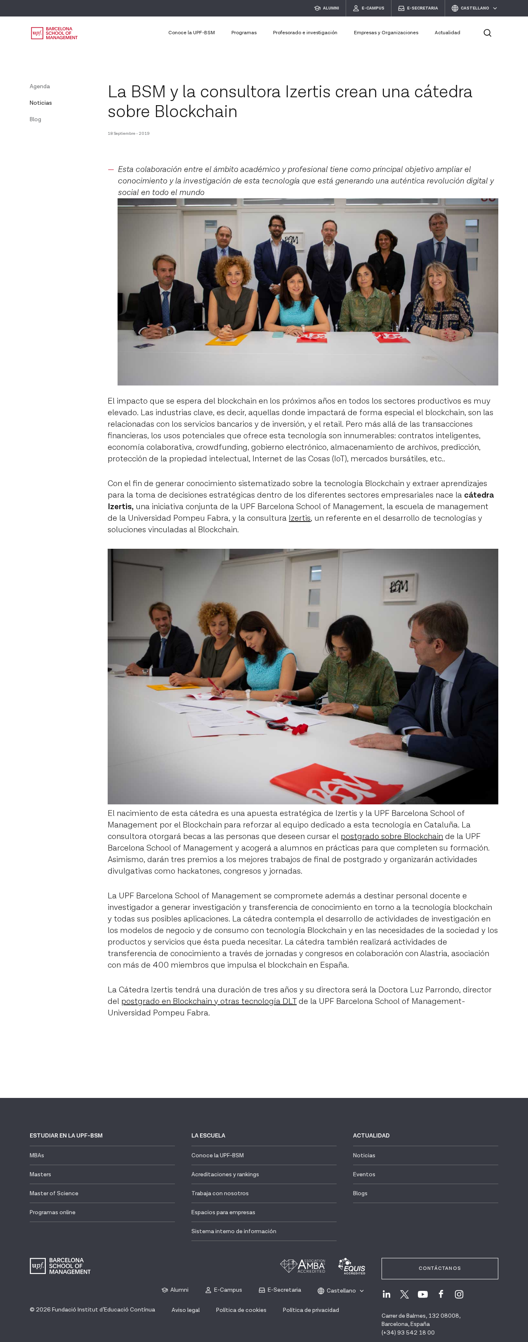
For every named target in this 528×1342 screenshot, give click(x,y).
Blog (35, 119)
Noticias (41, 103)
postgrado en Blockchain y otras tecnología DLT (209, 1001)
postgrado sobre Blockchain (392, 836)
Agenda (40, 86)
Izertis (300, 518)
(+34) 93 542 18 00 (408, 1333)
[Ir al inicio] (54, 33)
